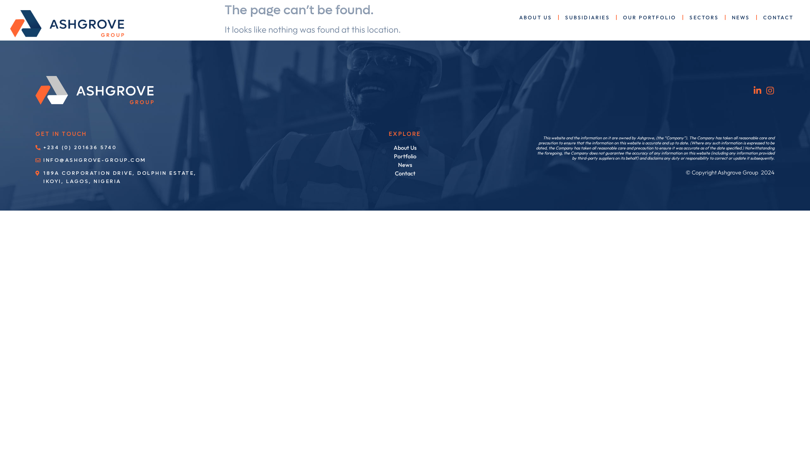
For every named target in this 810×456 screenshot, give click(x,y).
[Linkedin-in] (757, 90)
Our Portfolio (649, 17)
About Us (535, 17)
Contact (778, 17)
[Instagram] (770, 90)
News (741, 17)
